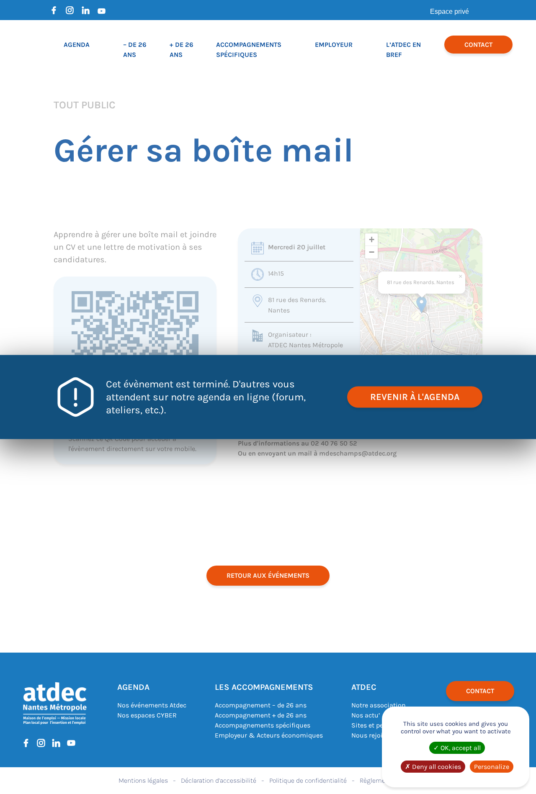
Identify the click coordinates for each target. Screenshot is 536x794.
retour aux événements (268, 575)
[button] (421, 304)
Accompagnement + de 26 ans (261, 715)
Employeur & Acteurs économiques (269, 735)
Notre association (378, 705)
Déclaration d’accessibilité (218, 780)
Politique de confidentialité (308, 780)
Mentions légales (143, 780)
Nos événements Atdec (151, 705)
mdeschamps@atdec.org (358, 453)
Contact (478, 45)
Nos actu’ (365, 715)
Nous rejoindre (374, 735)
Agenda (77, 45)
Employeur (334, 45)
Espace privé (449, 11)
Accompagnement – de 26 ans (261, 705)
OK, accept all (460, 748)
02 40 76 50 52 (334, 443)
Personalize (491, 767)
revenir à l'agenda (414, 397)
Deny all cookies (435, 767)
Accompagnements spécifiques (262, 725)
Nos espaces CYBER (147, 715)
